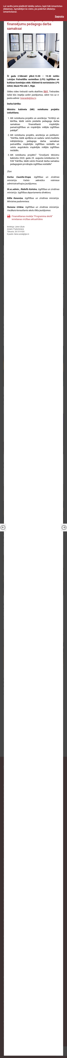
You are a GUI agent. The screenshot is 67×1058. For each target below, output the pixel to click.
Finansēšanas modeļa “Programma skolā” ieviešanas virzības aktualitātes (32, 218)
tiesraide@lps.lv (28, 98)
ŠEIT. (45, 91)
